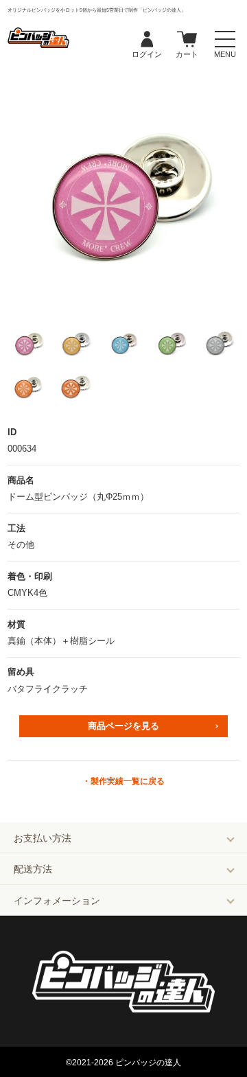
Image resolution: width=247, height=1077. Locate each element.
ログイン (147, 40)
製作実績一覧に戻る (128, 781)
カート (187, 40)
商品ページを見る (123, 726)
